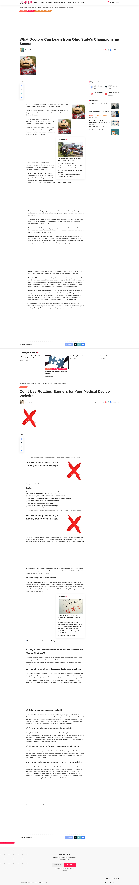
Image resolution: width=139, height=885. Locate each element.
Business (23, 10)
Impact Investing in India (67, 635)
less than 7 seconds (60, 673)
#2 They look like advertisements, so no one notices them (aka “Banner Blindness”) (49, 498)
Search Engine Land (47, 589)
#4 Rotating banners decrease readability (37, 501)
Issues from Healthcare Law (104, 356)
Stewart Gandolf (29, 50)
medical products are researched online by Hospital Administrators (62, 733)
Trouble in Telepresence (67, 163)
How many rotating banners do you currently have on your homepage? (45, 491)
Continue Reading (7, 843)
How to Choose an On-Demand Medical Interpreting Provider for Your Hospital (99, 122)
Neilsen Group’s (44, 662)
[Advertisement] (69, 24)
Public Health (62, 368)
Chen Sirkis (28, 402)
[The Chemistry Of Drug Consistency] (115, 132)
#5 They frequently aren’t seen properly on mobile (39, 503)
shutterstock (40, 805)
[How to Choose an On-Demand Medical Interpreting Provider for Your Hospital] (115, 123)
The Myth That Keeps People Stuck (99, 103)
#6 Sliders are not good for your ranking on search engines (42, 505)
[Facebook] (96, 87)
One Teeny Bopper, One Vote (79, 356)
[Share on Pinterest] (106, 50)
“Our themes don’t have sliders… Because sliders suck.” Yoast (43, 490)
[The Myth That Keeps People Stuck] (115, 106)
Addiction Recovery (94, 106)
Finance (31, 10)
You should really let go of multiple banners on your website (42, 507)
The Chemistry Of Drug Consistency (99, 129)
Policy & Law (92, 132)
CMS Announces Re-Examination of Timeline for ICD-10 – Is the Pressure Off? (69, 617)
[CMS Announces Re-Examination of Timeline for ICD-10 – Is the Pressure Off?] (70, 606)
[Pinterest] (96, 94)
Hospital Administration (43, 10)
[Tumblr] (118, 878)
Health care (92, 126)
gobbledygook (73, 541)
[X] (111, 87)
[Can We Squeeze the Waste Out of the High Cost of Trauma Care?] (70, 149)
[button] (86, 2)
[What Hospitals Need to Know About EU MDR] (115, 114)
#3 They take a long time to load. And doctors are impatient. (42, 500)
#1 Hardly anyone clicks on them (35, 496)
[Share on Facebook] (101, 50)
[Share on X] (103, 50)
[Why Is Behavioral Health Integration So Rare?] (57, 362)
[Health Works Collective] (26, 2)
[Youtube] (111, 94)
